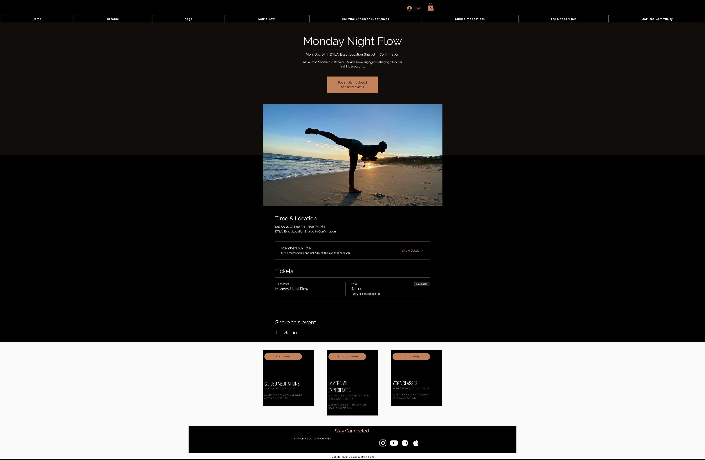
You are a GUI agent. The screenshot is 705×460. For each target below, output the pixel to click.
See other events (352, 87)
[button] (430, 7)
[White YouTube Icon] (394, 443)
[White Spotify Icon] (405, 443)
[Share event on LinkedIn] (295, 332)
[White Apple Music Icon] (416, 443)
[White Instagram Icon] (383, 443)
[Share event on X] (286, 332)
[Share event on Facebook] (277, 332)
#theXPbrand (367, 457)
